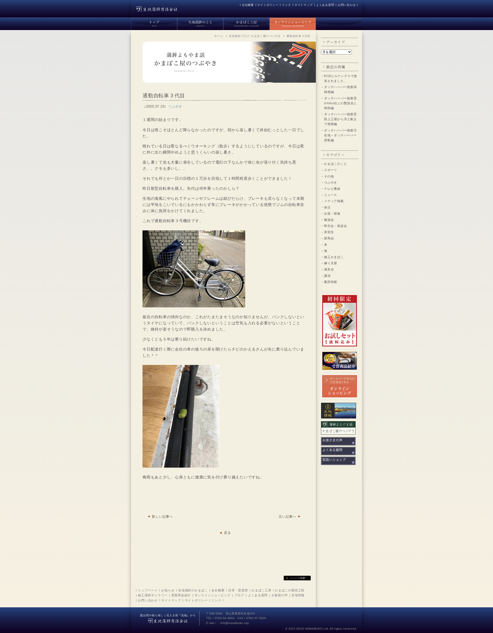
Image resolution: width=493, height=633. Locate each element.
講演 (327, 276)
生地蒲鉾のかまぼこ (193, 590)
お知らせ (167, 590)
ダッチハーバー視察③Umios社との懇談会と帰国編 (340, 103)
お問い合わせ (347, 4)
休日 (327, 207)
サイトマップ (304, 4)
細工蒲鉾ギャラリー (152, 595)
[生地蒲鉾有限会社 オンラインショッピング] (293, 23)
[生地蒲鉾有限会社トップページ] (154, 23)
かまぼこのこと (335, 164)
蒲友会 (329, 269)
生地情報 (298, 595)
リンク (286, 4)
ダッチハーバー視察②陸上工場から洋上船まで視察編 (340, 119)
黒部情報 (330, 282)
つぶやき (330, 182)
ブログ (239, 595)
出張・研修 (332, 213)
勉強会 (329, 220)
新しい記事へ (162, 516)
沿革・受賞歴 (238, 590)
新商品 (329, 238)
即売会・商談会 (335, 226)
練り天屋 (330, 263)
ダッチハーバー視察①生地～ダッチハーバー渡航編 (340, 135)
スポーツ (330, 170)
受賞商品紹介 (181, 595)
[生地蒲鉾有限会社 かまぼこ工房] (246, 23)
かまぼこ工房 (261, 590)
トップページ (148, 590)
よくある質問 (325, 4)
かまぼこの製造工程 (290, 590)
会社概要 (248, 4)
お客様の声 (279, 595)
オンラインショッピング (213, 595)
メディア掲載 (334, 201)
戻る (227, 533)
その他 (329, 176)
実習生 (329, 232)
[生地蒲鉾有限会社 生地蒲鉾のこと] (200, 23)
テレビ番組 (332, 189)
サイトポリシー (267, 4)
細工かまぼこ (334, 257)
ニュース (330, 195)
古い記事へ (287, 516)
